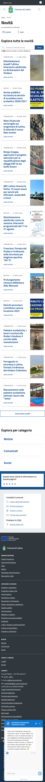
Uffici (3, 566)
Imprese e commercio (8, 631)
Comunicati (5, 646)
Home (3, 17)
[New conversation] (36, 723)
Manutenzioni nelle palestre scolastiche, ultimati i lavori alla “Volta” (14, 394)
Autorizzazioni (6, 594)
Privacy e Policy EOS (8, 709)
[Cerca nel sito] (39, 9)
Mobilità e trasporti (8, 614)
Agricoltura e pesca (8, 597)
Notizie (3, 643)
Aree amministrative (8, 562)
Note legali (5, 713)
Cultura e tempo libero (9, 628)
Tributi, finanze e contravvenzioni (13, 624)
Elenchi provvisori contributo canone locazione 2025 (13, 308)
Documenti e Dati (7, 576)
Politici (3, 569)
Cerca (39, 47)
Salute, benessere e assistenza (12, 604)
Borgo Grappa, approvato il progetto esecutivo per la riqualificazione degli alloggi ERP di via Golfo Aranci (14, 159)
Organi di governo (7, 559)
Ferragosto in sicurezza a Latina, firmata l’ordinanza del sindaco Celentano (15, 366)
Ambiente (4, 621)
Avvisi (3, 649)
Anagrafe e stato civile (9, 591)
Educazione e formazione (10, 601)
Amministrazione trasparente (11, 703)
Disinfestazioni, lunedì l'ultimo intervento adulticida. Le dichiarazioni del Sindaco (14, 67)
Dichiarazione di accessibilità (11, 716)
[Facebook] (3, 741)
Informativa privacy (8, 706)
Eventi (3, 664)
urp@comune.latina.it (14, 680)
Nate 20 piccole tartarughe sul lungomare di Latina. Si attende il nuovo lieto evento (14, 126)
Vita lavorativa (6, 611)
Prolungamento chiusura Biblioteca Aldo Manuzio (13, 282)
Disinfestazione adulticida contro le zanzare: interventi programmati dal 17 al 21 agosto (15, 223)
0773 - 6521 (8, 677)
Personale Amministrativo (10, 572)
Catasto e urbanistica (8, 587)
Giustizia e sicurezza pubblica (11, 618)
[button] (7, 3)
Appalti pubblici (6, 608)
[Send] (40, 773)
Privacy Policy (23, 779)
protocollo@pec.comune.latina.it (15, 683)
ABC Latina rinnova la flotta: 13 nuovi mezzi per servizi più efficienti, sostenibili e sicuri (15, 192)
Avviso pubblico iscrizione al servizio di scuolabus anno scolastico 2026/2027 (15, 96)
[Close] (39, 723)
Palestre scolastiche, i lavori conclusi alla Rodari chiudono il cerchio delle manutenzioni (15, 336)
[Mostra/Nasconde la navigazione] (4, 9)
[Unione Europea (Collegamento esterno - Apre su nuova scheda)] (22, 539)
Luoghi (3, 661)
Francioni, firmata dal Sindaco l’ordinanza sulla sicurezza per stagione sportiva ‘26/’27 (14, 254)
